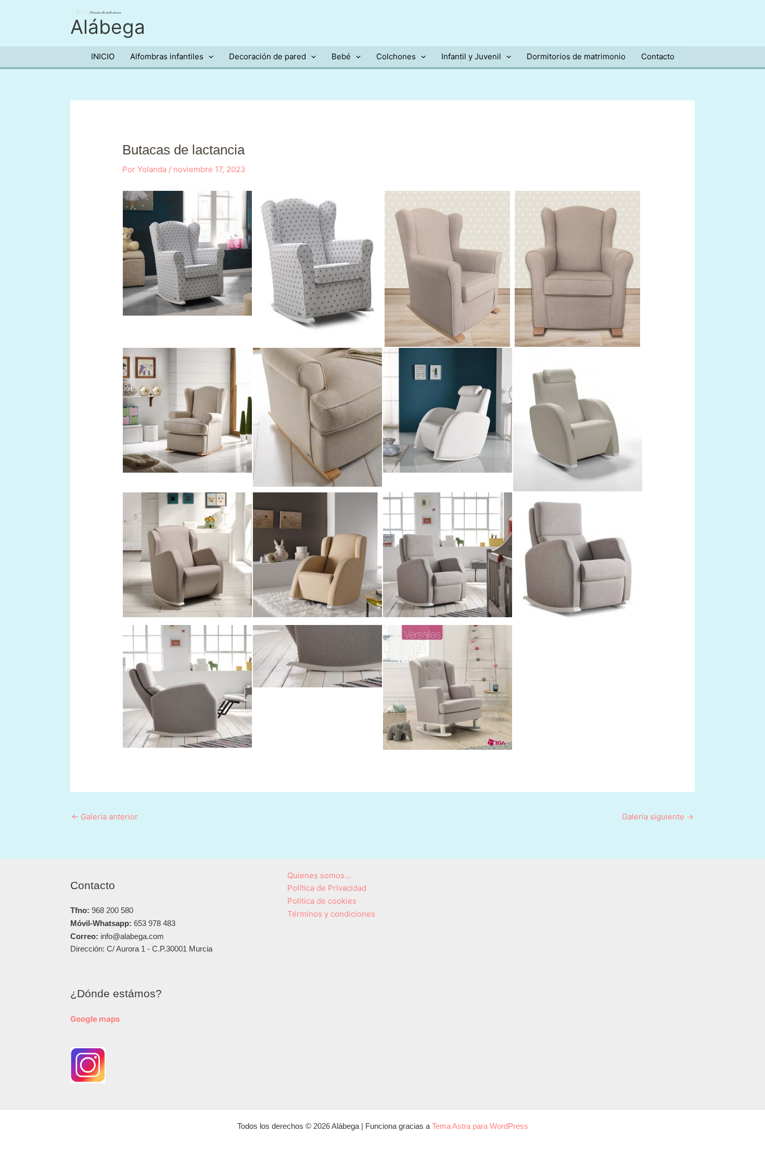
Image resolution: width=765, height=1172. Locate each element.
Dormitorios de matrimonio (576, 56)
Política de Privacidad (326, 888)
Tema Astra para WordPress (480, 1126)
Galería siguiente (658, 817)
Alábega (107, 26)
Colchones (396, 56)
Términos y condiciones (331, 914)
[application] (208, 56)
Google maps (95, 1019)
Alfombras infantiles (166, 56)
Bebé (341, 56)
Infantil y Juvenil (471, 56)
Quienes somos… (319, 875)
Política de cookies (321, 901)
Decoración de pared (267, 56)
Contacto (657, 56)
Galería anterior (104, 817)
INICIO (102, 56)
